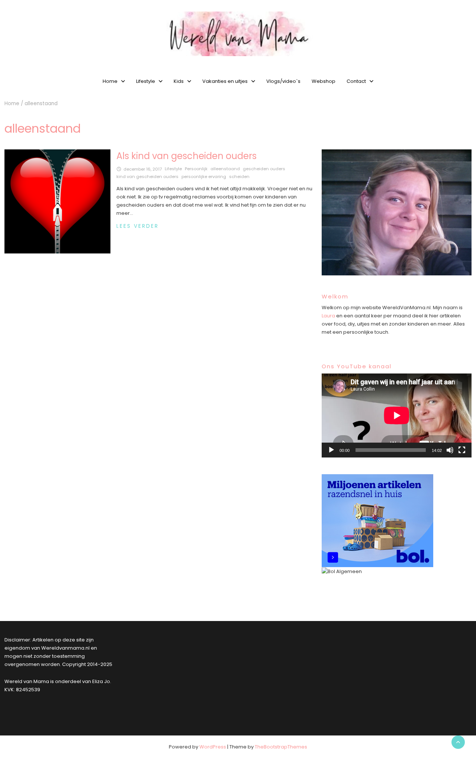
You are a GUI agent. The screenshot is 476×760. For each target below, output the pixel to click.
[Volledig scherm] (462, 450)
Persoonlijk (196, 169)
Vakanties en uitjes (225, 81)
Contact (356, 81)
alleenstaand (225, 169)
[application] (397, 415)
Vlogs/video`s (283, 81)
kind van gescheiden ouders (147, 177)
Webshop (323, 81)
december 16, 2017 (142, 169)
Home (110, 81)
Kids (179, 81)
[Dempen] (450, 450)
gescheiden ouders (264, 169)
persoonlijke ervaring (203, 177)
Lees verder (137, 226)
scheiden (239, 177)
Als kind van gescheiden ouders (186, 156)
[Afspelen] (331, 450)
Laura (328, 315)
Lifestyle (145, 81)
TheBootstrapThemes (281, 746)
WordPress (212, 746)
